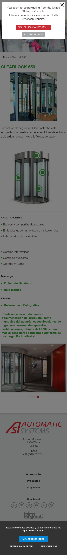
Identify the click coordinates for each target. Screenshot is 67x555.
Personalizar (49, 546)
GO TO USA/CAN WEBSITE (33, 27)
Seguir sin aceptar (21, 546)
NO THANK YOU (33, 34)
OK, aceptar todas (33, 538)
